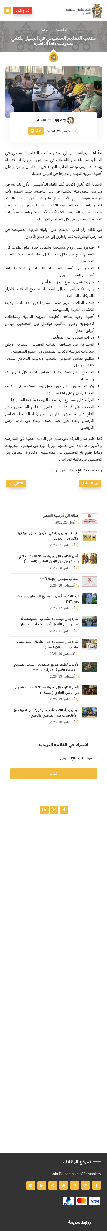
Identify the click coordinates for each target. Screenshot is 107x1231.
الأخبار (44, 29)
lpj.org (60, 120)
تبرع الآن (22, 10)
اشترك (53, 773)
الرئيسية (61, 29)
